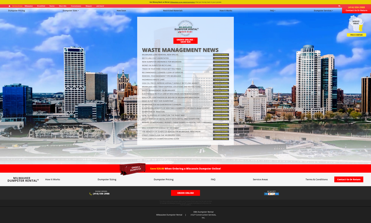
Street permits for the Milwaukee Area (161, 135)
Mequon (89, 6)
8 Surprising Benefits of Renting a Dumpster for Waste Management (176, 108)
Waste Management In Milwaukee (158, 90)
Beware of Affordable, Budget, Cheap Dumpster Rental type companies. (177, 122)
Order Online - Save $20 (185, 40)
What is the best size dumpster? (157, 101)
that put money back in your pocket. (186, 2)
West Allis (62, 6)
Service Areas (260, 179)
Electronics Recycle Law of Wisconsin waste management (171, 94)
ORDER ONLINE (185, 192)
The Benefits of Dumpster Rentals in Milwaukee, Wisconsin (171, 131)
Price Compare (356, 35)
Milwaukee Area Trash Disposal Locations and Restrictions (171, 87)
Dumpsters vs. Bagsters (153, 112)
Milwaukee (29, 6)
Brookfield (41, 6)
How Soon (121, 10)
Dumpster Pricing (16, 10)
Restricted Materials (173, 10)
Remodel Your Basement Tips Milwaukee (161, 76)
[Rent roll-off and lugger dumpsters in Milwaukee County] (23, 179)
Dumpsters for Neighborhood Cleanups (161, 104)
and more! (100, 6)
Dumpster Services (323, 10)
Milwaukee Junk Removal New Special (160, 54)
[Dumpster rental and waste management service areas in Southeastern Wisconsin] (356, 23)
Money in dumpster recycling (156, 65)
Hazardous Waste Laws (153, 79)
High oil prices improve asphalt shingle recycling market (170, 83)
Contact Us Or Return (348, 179)
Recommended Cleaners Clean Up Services (162, 72)
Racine (52, 6)
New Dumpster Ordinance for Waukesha (161, 62)
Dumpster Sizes (70, 10)
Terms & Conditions (316, 179)
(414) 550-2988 (101, 194)
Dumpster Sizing (107, 179)
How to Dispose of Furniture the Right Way (163, 115)
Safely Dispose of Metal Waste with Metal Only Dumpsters (171, 119)
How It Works (226, 10)
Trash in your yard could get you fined (161, 69)
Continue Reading (221, 55)
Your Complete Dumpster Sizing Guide (160, 139)
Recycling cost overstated (155, 58)
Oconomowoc (76, 6)
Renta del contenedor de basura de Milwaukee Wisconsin (170, 97)
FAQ (272, 10)
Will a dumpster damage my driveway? (160, 128)
